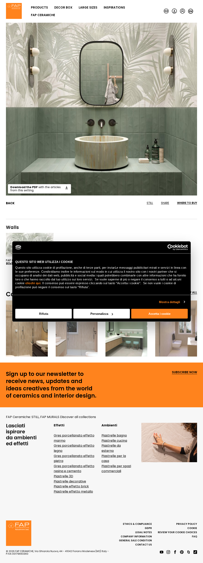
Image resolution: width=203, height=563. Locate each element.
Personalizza (99, 313)
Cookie (192, 528)
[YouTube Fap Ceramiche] (161, 552)
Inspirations (114, 7)
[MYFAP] (182, 11)
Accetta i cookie (159, 313)
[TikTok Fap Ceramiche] (195, 552)
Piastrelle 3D (63, 476)
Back (10, 203)
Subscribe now (184, 372)
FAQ (194, 536)
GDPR (148, 528)
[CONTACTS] (166, 11)
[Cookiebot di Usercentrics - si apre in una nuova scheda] (170, 247)
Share (165, 202)
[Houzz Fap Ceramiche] (188, 552)
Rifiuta (43, 313)
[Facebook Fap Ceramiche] (175, 552)
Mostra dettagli (169, 301)
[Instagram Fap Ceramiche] (168, 552)
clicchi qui (33, 283)
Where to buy (187, 202)
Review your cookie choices (177, 532)
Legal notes (143, 532)
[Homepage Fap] (14, 11)
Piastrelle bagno (114, 435)
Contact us (143, 544)
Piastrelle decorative (70, 481)
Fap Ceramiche (43, 15)
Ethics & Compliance (137, 524)
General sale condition (135, 540)
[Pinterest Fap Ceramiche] (182, 552)
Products (39, 7)
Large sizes (88, 7)
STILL (150, 202)
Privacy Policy (186, 524)
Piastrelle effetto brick (71, 486)
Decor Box (63, 7)
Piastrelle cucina (114, 440)
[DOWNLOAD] (174, 11)
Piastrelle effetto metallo (73, 491)
